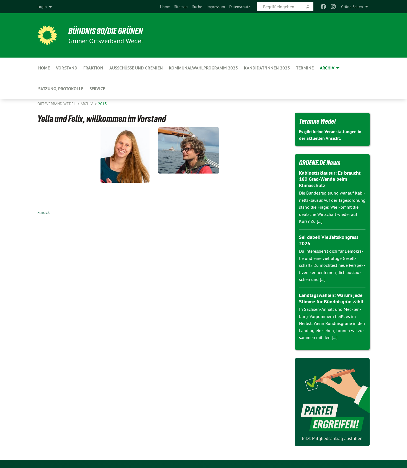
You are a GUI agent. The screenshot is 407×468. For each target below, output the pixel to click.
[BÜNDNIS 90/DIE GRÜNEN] (47, 35)
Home (165, 6)
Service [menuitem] (97, 89)
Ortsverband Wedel (56, 103)
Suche (197, 6)
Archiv (87, 103)
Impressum (216, 6)
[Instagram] (333, 6)
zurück (43, 212)
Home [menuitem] (44, 68)
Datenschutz (239, 6)
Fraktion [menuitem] (93, 68)
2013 (102, 103)
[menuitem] (165, 6)
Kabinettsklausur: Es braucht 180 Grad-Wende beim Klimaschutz (329, 179)
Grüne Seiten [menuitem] (352, 6)
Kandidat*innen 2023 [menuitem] (267, 68)
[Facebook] (323, 6)
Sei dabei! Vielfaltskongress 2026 (329, 240)
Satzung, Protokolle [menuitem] (60, 89)
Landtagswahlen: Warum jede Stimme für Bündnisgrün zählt (331, 298)
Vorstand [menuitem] (66, 68)
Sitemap (181, 6)
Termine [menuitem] (305, 68)
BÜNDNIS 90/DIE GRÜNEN (105, 31)
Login (42, 6)
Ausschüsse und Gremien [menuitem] (136, 68)
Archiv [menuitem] (327, 68)
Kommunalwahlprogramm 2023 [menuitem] (203, 68)
